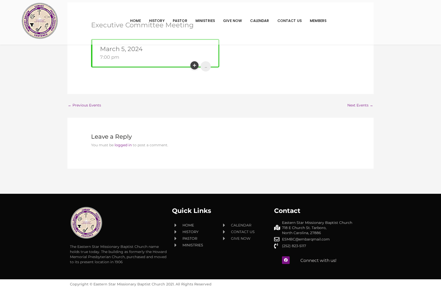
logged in (123, 145)
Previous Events (84, 105)
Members (318, 20)
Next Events (360, 105)
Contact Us (289, 20)
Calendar (259, 20)
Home (135, 20)
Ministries (205, 20)
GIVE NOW (232, 20)
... (206, 66)
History (157, 20)
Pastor (180, 20)
